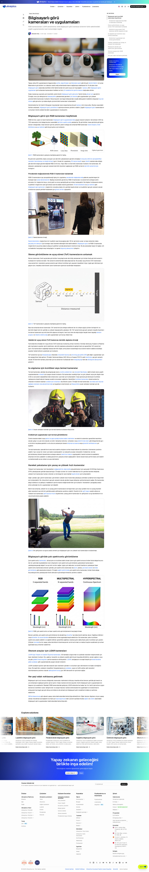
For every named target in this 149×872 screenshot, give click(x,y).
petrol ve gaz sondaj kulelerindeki (56, 438)
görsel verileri (59, 189)
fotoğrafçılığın (46, 355)
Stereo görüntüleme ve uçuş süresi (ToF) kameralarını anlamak (117, 25)
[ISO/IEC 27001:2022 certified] (24, 862)
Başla (117, 74)
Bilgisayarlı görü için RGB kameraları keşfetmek (115, 17)
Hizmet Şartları (69, 869)
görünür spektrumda (64, 122)
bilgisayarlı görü (33, 88)
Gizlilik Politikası (80, 869)
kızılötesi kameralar (81, 379)
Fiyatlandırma (86, 6)
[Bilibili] (116, 862)
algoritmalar (65, 83)
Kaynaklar (69, 6)
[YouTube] (103, 862)
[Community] (100, 862)
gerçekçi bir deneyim (35, 243)
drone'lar (69, 635)
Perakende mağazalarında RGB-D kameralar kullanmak (118, 21)
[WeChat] (106, 862)
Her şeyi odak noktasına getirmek (117, 55)
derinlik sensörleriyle (91, 166)
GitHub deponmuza (34, 696)
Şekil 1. (30, 155)
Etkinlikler (79, 829)
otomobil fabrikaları (80, 372)
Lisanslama (95, 6)
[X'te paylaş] (23, 14)
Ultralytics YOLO (26, 807)
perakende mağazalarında (74, 177)
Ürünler (52, 6)
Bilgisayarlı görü (83, 243)
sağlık (86, 699)
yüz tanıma (73, 96)
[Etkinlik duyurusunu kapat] (2, 2)
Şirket (77, 6)
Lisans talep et (70, 773)
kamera (85, 88)
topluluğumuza (61, 699)
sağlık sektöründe (63, 570)
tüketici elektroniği (41, 335)
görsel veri (89, 94)
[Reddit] (123, 862)
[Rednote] (109, 862)
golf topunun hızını (49, 493)
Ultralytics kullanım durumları (63, 797)
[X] (96, 862)
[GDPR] (37, 862)
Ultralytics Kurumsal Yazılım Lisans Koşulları (98, 869)
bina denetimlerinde (46, 384)
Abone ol (124, 784)
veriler (58, 83)
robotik (87, 161)
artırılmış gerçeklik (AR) (79, 355)
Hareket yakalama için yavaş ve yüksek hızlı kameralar (117, 43)
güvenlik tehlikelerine (90, 443)
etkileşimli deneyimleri (95, 359)
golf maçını (86, 491)
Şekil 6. (30, 631)
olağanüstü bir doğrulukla (62, 469)
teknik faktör (93, 83)
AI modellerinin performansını (73, 90)
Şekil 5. (30, 550)
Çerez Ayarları (124, 869)
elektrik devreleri (83, 441)
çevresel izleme (87, 568)
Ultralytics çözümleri (46, 797)
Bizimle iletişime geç (137, 6)
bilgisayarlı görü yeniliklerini (49, 107)
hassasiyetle (52, 96)
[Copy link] (23, 21)
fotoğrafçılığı (78, 359)
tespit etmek (75, 474)
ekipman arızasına (73, 443)
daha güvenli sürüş (55, 670)
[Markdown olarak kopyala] (23, 25)
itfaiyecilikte (75, 384)
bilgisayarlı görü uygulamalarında (64, 120)
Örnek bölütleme (79, 185)
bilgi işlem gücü (76, 83)
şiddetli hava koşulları (40, 659)
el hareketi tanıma (63, 355)
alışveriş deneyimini (67, 248)
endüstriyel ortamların (53, 381)
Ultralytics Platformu (27, 797)
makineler (71, 438)
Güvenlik (115, 869)
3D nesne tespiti (76, 161)
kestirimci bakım (66, 454)
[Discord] (126, 862)
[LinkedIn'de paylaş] (23, 18)
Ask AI (142, 866)
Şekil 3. (30, 324)
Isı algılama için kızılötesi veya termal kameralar (116, 34)
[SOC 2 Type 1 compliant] (30, 862)
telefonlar (89, 357)
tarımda (92, 381)
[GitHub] (90, 862)
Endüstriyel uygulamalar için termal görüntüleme (117, 39)
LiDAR (69, 659)
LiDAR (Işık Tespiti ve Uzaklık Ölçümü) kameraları (44, 655)
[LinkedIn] (93, 862)
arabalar (68, 668)
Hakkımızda (116, 797)
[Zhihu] (119, 862)
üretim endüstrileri (66, 372)
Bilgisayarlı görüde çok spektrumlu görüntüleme (115, 47)
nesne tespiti (92, 125)
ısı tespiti (41, 374)
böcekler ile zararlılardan (40, 637)
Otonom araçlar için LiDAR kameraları (115, 52)
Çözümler (60, 6)
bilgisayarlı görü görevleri (70, 94)
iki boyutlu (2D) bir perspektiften (90, 159)
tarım (75, 568)
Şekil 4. (30, 429)
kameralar (42, 560)
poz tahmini (41, 127)
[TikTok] (113, 862)
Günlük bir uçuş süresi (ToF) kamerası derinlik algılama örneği (118, 30)
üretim (92, 699)
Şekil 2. (30, 237)
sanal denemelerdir (43, 180)
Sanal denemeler (33, 241)
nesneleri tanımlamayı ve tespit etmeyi (40, 161)
